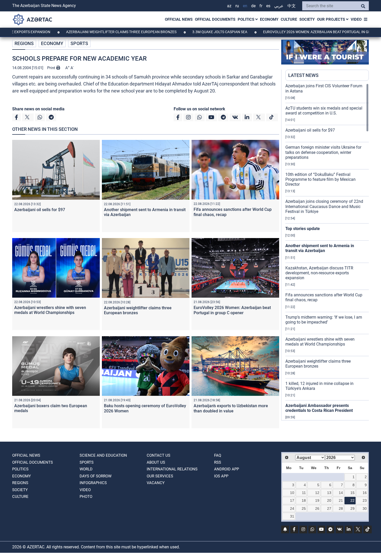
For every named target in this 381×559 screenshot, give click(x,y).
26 (317, 508)
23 (365, 500)
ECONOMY (269, 19)
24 (292, 508)
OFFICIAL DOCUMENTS (215, 19)
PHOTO (86, 496)
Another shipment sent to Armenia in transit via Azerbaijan (319, 248)
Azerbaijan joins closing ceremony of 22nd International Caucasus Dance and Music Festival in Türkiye (324, 206)
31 (292, 516)
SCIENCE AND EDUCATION (103, 455)
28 (341, 508)
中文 (291, 5)
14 (341, 493)
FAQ (217, 455)
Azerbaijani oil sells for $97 (39, 209)
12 (317, 493)
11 (304, 493)
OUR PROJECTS (331, 19)
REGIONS (24, 43)
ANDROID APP (226, 469)
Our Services (160, 476)
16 (365, 493)
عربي (279, 5)
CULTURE (289, 19)
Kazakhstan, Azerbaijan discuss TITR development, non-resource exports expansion (319, 273)
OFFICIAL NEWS (179, 19)
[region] (327, 251)
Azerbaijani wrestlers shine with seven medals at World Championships (50, 310)
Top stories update (302, 228)
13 (329, 493)
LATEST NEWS (303, 75)
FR (260, 5)
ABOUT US (156, 462)
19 (317, 500)
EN (245, 5)
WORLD (86, 469)
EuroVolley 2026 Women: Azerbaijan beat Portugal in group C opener (232, 310)
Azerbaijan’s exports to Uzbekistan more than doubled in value (231, 408)
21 (341, 500)
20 (329, 500)
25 (304, 508)
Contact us (158, 455)
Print (51, 68)
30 (365, 508)
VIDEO (356, 19)
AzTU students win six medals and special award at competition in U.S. (323, 111)
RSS (217, 462)
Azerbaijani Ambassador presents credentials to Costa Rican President (319, 408)
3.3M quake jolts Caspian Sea (199, 32)
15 (352, 493)
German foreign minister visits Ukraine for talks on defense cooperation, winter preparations (323, 152)
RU (237, 5)
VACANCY (156, 483)
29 (352, 508)
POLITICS (246, 19)
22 (352, 500)
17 (292, 500)
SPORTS (79, 43)
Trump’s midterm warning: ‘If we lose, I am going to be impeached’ (323, 320)
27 (329, 508)
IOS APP (221, 476)
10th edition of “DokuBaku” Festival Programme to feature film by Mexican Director (320, 179)
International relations (172, 469)
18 (304, 500)
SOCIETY (307, 19)
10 (292, 493)
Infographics (93, 483)
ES (268, 5)
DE (253, 5)
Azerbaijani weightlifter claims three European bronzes (100, 32)
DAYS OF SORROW (95, 476)
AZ (229, 5)
